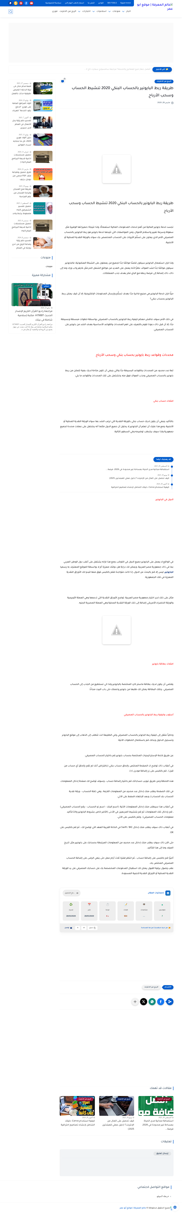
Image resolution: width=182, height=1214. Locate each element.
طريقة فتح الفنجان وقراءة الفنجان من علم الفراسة (22, 193)
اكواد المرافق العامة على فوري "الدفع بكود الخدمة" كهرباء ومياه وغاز (21, 107)
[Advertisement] (91, 43)
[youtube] (31, 3)
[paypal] (10, 3)
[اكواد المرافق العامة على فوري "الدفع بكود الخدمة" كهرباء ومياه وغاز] (42, 105)
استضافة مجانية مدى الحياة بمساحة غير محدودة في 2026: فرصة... (137, 470)
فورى (54, 11)
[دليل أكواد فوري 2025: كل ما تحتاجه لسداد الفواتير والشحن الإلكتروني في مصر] (42, 140)
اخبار (128, 11)
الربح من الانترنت (68, 11)
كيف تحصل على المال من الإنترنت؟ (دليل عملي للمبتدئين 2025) (139, 478)
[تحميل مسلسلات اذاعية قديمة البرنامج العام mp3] (42, 226)
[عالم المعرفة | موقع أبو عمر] (154, 8)
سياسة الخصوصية (53, 3)
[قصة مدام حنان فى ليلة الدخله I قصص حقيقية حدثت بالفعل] (42, 88)
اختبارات (86, 11)
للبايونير (169, 572)
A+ (84, 928)
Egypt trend (125, 3)
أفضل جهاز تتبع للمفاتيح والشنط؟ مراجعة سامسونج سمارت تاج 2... (117, 69)
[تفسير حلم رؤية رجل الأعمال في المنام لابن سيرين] (42, 123)
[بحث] (11, 11)
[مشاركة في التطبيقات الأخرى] (135, 1001)
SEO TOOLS (112, 3)
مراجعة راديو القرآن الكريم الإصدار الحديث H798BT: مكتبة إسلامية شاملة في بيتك (33, 316)
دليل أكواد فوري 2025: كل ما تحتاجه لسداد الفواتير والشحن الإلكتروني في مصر (22, 142)
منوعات (116, 11)
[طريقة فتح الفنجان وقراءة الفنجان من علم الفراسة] (42, 191)
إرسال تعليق (162, 1154)
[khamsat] (16, 3)
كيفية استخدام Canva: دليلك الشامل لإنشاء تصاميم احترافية (140, 487)
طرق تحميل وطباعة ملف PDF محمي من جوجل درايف (21, 176)
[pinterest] (21, 3)
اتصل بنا (91, 3)
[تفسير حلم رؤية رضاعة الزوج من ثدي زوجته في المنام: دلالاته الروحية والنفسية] (42, 243)
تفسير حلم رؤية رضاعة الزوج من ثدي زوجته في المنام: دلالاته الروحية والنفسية (21, 245)
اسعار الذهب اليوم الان (74, 3)
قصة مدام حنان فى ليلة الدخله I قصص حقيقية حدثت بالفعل (21, 90)
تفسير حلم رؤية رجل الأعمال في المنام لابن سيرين (21, 124)
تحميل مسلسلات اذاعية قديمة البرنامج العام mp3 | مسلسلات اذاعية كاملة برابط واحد (21, 159)
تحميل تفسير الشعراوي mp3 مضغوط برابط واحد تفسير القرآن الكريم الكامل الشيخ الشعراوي (22, 210)
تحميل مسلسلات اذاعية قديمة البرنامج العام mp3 (21, 227)
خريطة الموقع (163, 1196)
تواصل (67, 928)
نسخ (91, 928)
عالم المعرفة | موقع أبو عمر (133, 1208)
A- (77, 928)
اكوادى (101, 3)
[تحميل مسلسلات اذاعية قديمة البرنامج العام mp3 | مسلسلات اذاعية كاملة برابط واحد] (42, 157)
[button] (160, 1001)
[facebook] (26, 3)
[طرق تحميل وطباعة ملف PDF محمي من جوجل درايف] (42, 174)
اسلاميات (101, 11)
